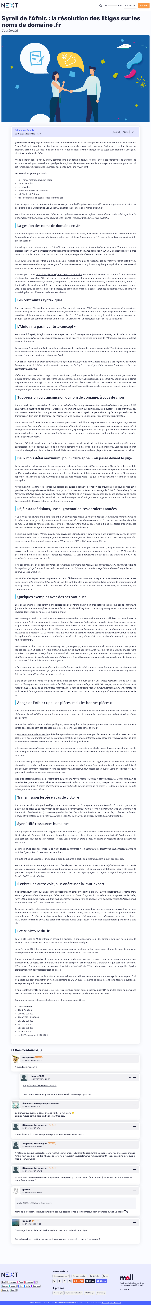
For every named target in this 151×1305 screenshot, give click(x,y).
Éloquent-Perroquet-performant (40, 1103)
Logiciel (14, 1286)
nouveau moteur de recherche (33, 734)
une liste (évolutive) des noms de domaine (59, 274)
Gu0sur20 (28, 1057)
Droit (4, 1282)
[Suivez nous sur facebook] (64, 1281)
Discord (103, 1281)
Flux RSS (79, 1281)
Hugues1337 (37, 1076)
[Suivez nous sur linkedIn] (70, 1281)
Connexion (130, 5)
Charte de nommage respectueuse (85, 260)
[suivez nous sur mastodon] (59, 1281)
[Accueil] (9, 5)
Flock (21, 1282)
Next (21, 1286)
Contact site (94, 1276)
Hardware (29, 1282)
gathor (26, 1189)
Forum (105, 1276)
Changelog (101, 1293)
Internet (5, 1286)
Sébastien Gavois (24, 130)
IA (36, 1282)
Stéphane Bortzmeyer (34, 1125)
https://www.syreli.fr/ (25, 1180)
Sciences (36, 1286)
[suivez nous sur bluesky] (54, 1281)
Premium (144, 5)
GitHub (91, 1281)
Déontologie (58, 1293)
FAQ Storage (89, 1293)
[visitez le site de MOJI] (126, 1279)
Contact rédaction (79, 1276)
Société (14, 1290)
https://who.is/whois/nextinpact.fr (39, 1085)
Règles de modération (73, 1293)
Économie (12, 1282)
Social (28, 1286)
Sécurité (5, 1290)
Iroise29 (27, 1221)
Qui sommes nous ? (61, 1276)
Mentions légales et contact (111, 1303)
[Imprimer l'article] (133, 132)
